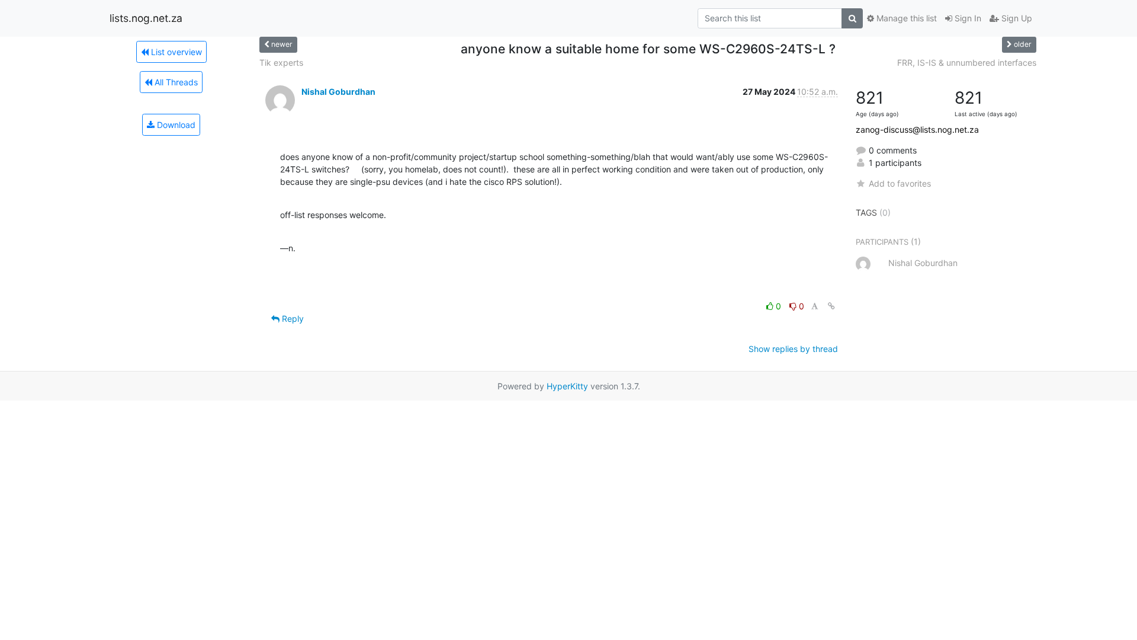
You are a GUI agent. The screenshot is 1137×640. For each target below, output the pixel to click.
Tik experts (281, 62)
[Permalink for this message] (831, 306)
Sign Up (1015, 18)
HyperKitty (567, 386)
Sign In (966, 18)
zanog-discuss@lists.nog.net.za (917, 129)
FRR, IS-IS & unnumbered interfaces (966, 62)
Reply (292, 318)
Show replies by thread (793, 349)
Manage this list (905, 18)
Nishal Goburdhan (338, 92)
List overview (175, 52)
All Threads (175, 82)
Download (175, 125)
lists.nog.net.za (146, 18)
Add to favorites (900, 183)
